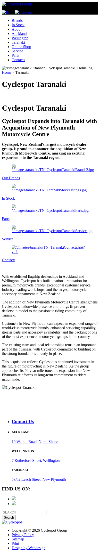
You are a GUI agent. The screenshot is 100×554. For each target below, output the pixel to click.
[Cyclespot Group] (17, 4)
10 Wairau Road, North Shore (35, 442)
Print (15, 543)
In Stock (18, 25)
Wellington (20, 38)
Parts (15, 55)
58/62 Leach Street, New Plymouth (39, 479)
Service (17, 51)
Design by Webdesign (28, 548)
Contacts (18, 60)
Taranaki (18, 42)
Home (6, 72)
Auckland (19, 34)
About (16, 29)
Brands (17, 20)
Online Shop (21, 47)
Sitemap (18, 539)
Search (9, 517)
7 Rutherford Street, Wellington (36, 460)
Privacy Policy (23, 535)
